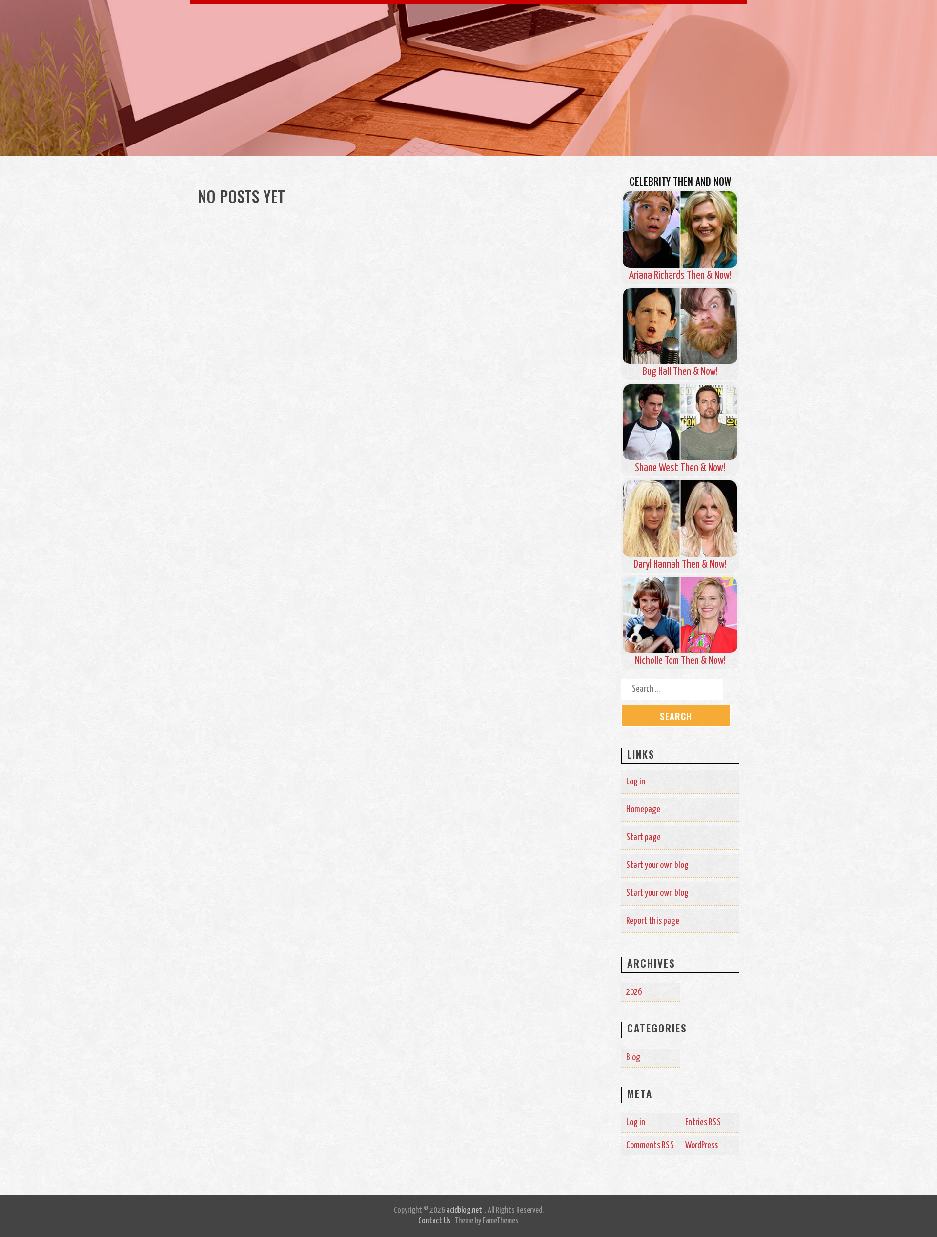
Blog (633, 1057)
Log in (635, 781)
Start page (643, 837)
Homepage (643, 809)
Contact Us (434, 1221)
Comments (650, 1145)
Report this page (652, 921)
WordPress (701, 1145)
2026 (634, 992)
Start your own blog (657, 865)
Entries (703, 1122)
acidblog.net (464, 1210)
